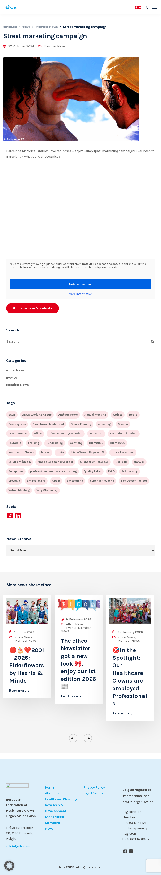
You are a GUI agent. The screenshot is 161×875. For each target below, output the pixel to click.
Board (133, 414)
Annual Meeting (95, 414)
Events (11, 377)
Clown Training (81, 424)
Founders (14, 443)
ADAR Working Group (37, 414)
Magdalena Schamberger (55, 462)
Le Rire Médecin (19, 462)
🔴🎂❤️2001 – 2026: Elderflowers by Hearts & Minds (26, 665)
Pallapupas (15, 471)
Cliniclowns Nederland (48, 424)
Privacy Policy (94, 787)
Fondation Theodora (124, 433)
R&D (111, 471)
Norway (139, 462)
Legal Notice (93, 793)
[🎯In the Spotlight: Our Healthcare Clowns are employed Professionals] (130, 611)
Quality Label (92, 471)
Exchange (96, 433)
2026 (12, 414)
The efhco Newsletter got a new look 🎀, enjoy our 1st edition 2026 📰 (78, 663)
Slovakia (14, 481)
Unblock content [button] (80, 284)
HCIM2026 (96, 443)
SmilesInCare (36, 481)
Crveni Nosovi (17, 433)
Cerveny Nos (17, 424)
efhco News (15, 370)
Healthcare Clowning (61, 799)
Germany (76, 443)
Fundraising (54, 443)
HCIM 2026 (117, 443)
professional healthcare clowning (53, 471)
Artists (117, 414)
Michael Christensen (94, 462)
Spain (56, 481)
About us (52, 793)
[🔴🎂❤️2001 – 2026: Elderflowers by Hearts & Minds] (27, 611)
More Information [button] (81, 294)
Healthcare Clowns (21, 452)
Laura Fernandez (122, 452)
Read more (17, 690)
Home (49, 787)
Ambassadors (68, 414)
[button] (9, 866)
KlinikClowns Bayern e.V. (87, 452)
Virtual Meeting (19, 490)
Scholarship (129, 471)
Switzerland (75, 481)
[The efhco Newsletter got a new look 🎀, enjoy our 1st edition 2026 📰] (79, 604)
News (49, 829)
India (60, 452)
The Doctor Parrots (134, 481)
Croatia (123, 424)
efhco (38, 433)
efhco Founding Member (66, 433)
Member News (55, 46)
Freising (34, 443)
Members (52, 823)
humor (45, 452)
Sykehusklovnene (102, 481)
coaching (104, 424)
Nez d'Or (121, 462)
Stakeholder (54, 817)
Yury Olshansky (47, 490)
